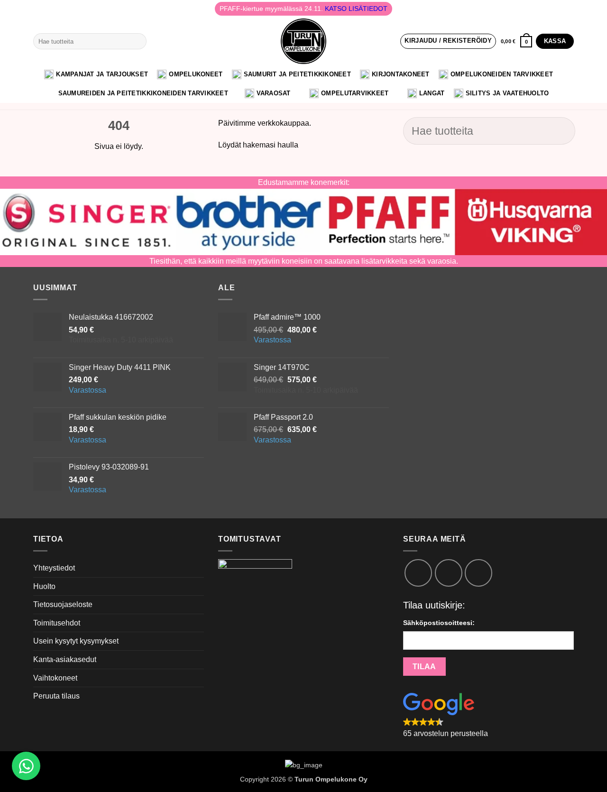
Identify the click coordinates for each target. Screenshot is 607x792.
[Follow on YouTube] (478, 573)
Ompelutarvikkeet (354, 93)
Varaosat (274, 93)
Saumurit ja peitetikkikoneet (297, 74)
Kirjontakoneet (401, 74)
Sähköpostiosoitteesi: (439, 622)
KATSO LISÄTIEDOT (356, 8)
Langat (432, 93)
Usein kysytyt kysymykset (76, 641)
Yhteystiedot (54, 568)
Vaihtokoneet (55, 678)
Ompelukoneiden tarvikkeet (502, 74)
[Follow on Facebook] (418, 573)
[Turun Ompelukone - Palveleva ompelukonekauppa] (303, 41)
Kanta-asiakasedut (64, 659)
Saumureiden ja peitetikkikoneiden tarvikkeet (143, 93)
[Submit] (137, 41)
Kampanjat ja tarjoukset (102, 74)
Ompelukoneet (195, 74)
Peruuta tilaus (56, 696)
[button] (448, 41)
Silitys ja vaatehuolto (507, 93)
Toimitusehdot (56, 623)
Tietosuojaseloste (62, 604)
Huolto (44, 586)
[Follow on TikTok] (448, 573)
